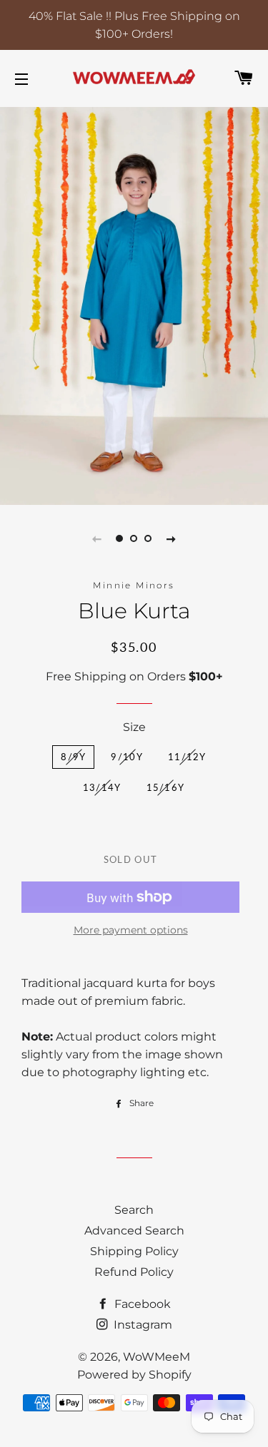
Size (134, 727)
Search (134, 1210)
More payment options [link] (131, 930)
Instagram (141, 1324)
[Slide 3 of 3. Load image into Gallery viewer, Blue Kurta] (149, 538)
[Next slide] (171, 538)
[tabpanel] (134, 304)
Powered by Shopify (134, 1374)
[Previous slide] (97, 538)
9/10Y (127, 756)
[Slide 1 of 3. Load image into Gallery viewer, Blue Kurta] (120, 538)
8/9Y (73, 756)
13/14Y (102, 787)
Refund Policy (134, 1272)
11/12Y (187, 756)
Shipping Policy (134, 1251)
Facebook (141, 1304)
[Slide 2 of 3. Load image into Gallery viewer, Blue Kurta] (134, 538)
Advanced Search (134, 1230)
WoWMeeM (156, 1357)
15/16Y (166, 787)
